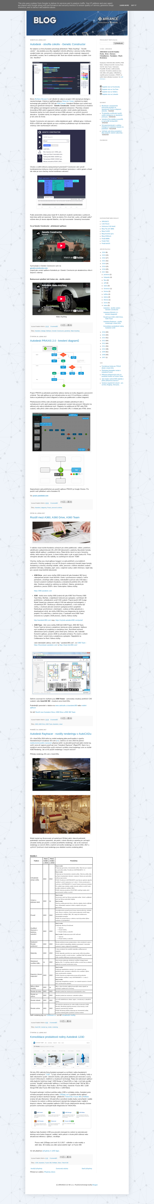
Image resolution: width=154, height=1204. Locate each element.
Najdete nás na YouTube (110, 89)
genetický (67, 331)
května (106, 294)
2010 (104, 349)
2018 (104, 269)
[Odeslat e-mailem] (62, 325)
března (106, 300)
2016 (104, 332)
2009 (104, 352)
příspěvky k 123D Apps (51, 1151)
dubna (106, 297)
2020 (104, 263)
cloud (60, 724)
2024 (104, 252)
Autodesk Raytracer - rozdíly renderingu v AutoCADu (60, 733)
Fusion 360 (77, 1097)
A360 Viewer (61, 103)
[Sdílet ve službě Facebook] (68, 325)
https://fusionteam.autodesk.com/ (46, 645)
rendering (55, 1027)
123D (48, 1074)
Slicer (59, 1162)
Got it (133, 5)
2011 (104, 346)
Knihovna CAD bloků (108, 226)
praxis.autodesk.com (40, 496)
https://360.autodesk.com (43, 591)
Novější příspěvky (36, 1168)
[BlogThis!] (64, 325)
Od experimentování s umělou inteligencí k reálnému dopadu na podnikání (113, 127)
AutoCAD (37, 1027)
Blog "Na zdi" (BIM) (108, 229)
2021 (104, 261)
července (107, 288)
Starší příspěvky (87, 1168)
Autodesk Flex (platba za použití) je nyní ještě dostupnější (112, 120)
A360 (36, 724)
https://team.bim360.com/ (68, 645)
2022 (104, 258)
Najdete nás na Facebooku (111, 87)
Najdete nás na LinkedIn (110, 94)
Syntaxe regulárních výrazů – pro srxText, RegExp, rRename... (112, 384)
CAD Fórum (105, 224)
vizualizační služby (68, 1015)
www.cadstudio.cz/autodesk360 (66, 705)
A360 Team (81, 643)
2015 (104, 335)
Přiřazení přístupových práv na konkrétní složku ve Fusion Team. (112, 375)
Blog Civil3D (106, 231)
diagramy (44, 507)
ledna (106, 305)
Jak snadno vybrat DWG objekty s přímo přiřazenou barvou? (113, 379)
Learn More (124, 5)
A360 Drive (42, 724)
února (106, 303)
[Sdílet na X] (66, 325)
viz (58, 741)
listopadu (107, 277)
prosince (107, 274)
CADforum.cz (51, 1015)
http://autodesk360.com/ (42, 620)
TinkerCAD (69, 1097)
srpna (106, 286)
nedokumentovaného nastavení (41, 743)
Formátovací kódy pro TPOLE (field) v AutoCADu (111, 367)
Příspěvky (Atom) (49, 1172)
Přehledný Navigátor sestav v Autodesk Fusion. (111, 371)
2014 (104, 338)
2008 (104, 355)
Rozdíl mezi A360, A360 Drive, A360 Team (54, 517)
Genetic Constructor (58, 331)
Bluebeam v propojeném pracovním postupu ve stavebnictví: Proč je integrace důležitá (111, 108)
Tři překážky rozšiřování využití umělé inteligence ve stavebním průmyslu (112, 115)
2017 (104, 272)
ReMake (86, 1097)
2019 (104, 266)
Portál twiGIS (106, 243)
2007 (104, 357)
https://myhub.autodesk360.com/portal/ (69, 620)
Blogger (95, 1185)
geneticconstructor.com (39, 268)
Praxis (49, 507)
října (105, 280)
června (106, 291)
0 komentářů (54, 326)
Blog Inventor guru (108, 234)
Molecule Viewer (68, 101)
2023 (104, 255)
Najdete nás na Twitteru (110, 92)
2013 (104, 340)
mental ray (44, 1027)
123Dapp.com (64, 1094)
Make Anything (75, 331)
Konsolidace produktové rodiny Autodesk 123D (57, 1036)
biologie (43, 331)
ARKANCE (105, 221)
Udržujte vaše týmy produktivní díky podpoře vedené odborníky (112, 132)
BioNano (48, 331)
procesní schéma (57, 507)
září (105, 283)
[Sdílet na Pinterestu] (71, 325)
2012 (104, 343)
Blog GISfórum (106, 236)
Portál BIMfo (106, 239)
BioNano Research (41, 99)
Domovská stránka (62, 1168)
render (50, 1027)
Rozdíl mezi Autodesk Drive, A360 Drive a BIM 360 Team (55, 712)
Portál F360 (105, 241)
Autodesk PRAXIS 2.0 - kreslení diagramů (54, 340)
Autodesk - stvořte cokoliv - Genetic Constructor (57, 44)
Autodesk (38, 331)
